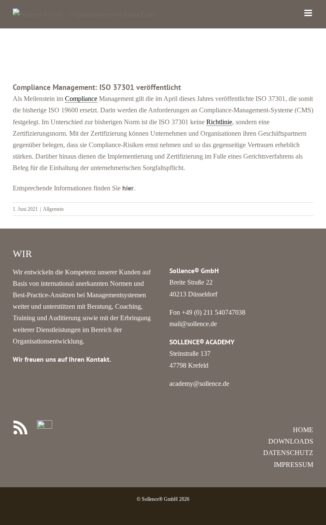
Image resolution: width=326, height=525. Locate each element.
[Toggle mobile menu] (308, 12)
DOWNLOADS (290, 441)
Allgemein (53, 209)
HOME (303, 429)
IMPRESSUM (293, 464)
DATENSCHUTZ (288, 452)
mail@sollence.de (193, 323)
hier (128, 188)
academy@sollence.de (199, 383)
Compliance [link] (81, 98)
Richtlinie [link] (219, 122)
